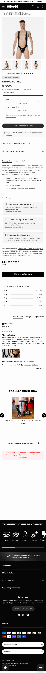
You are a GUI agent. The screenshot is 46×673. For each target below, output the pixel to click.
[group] (23, 262)
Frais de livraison (8, 89)
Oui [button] (22, 365)
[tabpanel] (23, 178)
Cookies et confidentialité (10, 663)
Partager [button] (35, 365)
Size (7, 100)
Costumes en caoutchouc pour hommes (14, 12)
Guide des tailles (8, 92)
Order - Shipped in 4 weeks (23, 126)
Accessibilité (24, 663)
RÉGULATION (15, 251)
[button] (42, 6)
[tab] (18, 317)
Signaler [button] (27, 365)
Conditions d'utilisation (9, 665)
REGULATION (6, 73)
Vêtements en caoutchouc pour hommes (16, 13)
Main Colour (10, 107)
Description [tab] (7, 161)
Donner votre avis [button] (23, 274)
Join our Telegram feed (23, 608)
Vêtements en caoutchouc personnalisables (17, 14)
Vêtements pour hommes (20, 255)
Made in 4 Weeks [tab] (21, 161)
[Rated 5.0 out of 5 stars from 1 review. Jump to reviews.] (28, 73)
